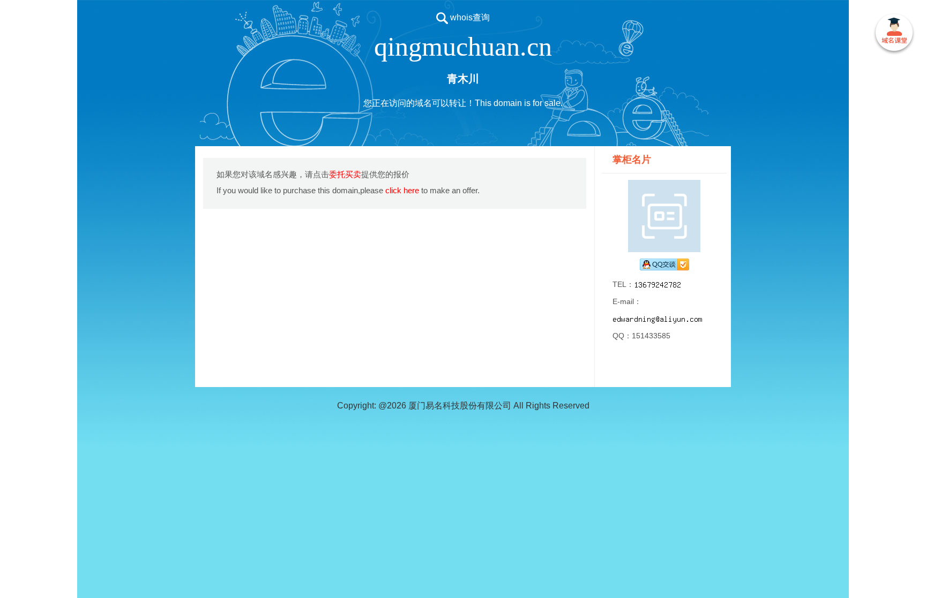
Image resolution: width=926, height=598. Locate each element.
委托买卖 (345, 174)
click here (402, 190)
